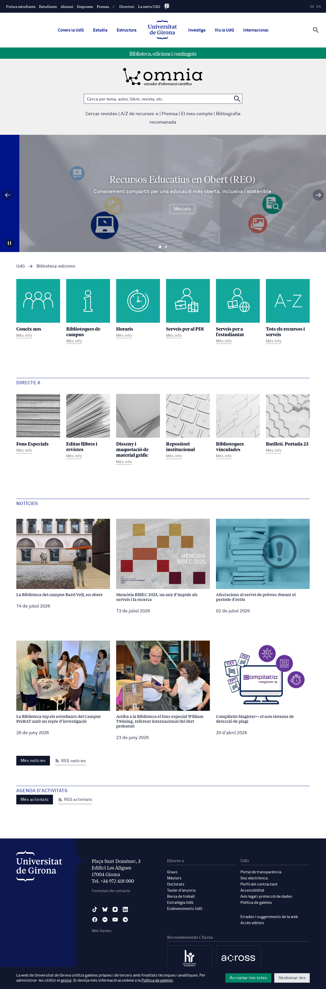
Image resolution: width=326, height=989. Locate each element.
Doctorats (175, 884)
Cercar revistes (101, 114)
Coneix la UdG (71, 30)
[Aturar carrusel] (9, 243)
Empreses (85, 6)
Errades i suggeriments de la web (269, 917)
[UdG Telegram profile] (125, 920)
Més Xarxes (102, 931)
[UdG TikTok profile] (95, 909)
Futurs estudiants (20, 6)
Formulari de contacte (111, 891)
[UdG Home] (162, 30)
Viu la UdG (224, 30)
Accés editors (252, 923)
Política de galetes (256, 903)
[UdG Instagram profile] (115, 909)
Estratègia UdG (180, 903)
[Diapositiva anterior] (7, 195)
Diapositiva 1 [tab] (160, 247)
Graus (172, 872)
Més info (163, 209)
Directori (126, 6)
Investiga (197, 30)
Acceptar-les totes (248, 978)
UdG (20, 266)
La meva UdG (149, 6)
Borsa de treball (181, 896)
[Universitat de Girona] (39, 867)
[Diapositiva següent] (318, 195)
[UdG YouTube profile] (115, 920)
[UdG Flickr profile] (105, 920)
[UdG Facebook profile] (95, 920)
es (312, 6)
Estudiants (48, 6)
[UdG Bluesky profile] (105, 909)
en (318, 6)
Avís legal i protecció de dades (266, 896)
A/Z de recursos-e (139, 114)
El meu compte (197, 114)
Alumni (67, 6)
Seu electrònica (254, 878)
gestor (66, 980)
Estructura (127, 30)
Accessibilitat (252, 890)
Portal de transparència (260, 872)
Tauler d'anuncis (181, 890)
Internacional (255, 30)
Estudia (100, 30)
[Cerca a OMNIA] (237, 99)
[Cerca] (316, 29)
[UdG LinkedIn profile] (125, 909)
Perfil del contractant (259, 884)
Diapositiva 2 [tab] (166, 247)
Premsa (103, 6)
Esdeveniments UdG (184, 909)
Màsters (174, 878)
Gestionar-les (292, 978)
